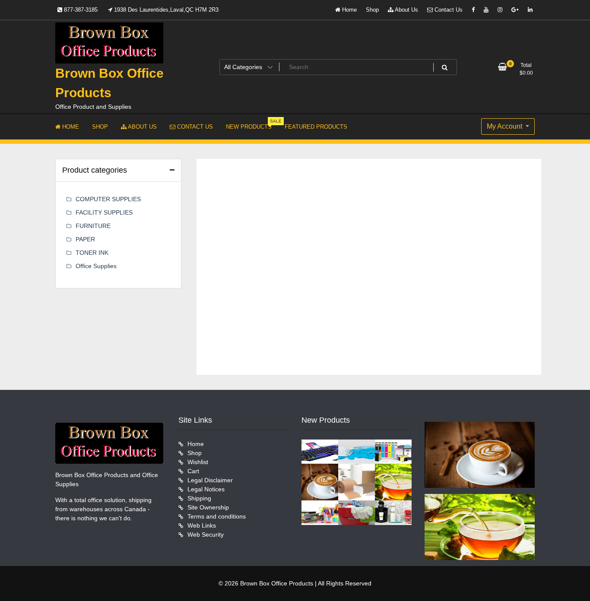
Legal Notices (206, 489)
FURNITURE (93, 225)
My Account (505, 126)
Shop (372, 9)
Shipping (199, 498)
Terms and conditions (216, 516)
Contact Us (448, 9)
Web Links (201, 525)
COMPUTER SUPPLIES (108, 199)
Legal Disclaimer (210, 480)
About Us (405, 9)
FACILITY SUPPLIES (104, 212)
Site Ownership (208, 507)
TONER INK (92, 252)
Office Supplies (96, 266)
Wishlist (197, 462)
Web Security (205, 534)
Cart (193, 471)
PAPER (85, 239)
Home (348, 9)
